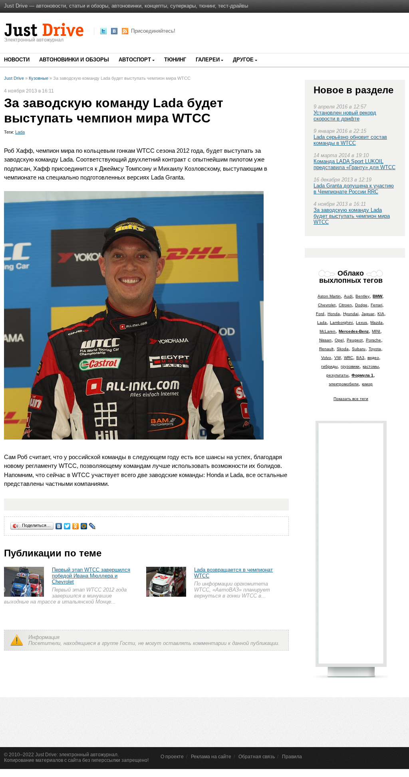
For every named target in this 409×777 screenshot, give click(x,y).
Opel (339, 340)
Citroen (345, 305)
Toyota (375, 349)
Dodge (361, 305)
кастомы (371, 366)
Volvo (326, 357)
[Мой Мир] (84, 526)
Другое (243, 60)
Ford (320, 314)
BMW (377, 296)
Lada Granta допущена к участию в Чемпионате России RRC (354, 189)
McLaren (328, 331)
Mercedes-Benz (354, 331)
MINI (376, 331)
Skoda (343, 349)
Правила (292, 756)
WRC (348, 357)
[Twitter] (67, 526)
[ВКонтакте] (59, 526)
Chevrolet (327, 305)
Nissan (325, 340)
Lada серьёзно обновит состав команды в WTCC (350, 140)
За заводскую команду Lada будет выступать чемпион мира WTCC (352, 216)
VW (337, 357)
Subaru (358, 349)
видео (373, 357)
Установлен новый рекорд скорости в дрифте (345, 116)
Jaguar (367, 314)
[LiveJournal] (92, 526)
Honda (334, 314)
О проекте (172, 756)
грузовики (350, 366)
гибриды (329, 366)
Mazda (376, 322)
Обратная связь (256, 756)
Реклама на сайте (211, 756)
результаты (337, 375)
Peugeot (355, 340)
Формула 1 (362, 375)
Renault (326, 349)
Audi (348, 296)
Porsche (373, 340)
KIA (380, 314)
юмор (367, 384)
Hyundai (350, 314)
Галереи (208, 60)
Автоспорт (135, 60)
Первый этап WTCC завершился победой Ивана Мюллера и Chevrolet (91, 576)
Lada (20, 132)
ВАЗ (360, 357)
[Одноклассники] (75, 526)
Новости (17, 60)
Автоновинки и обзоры (74, 60)
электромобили (344, 384)
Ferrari (376, 305)
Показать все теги (351, 398)
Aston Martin (329, 296)
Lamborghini (341, 322)
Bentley (362, 296)
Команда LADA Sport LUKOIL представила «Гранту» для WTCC (354, 164)
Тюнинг (175, 60)
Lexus (361, 322)
